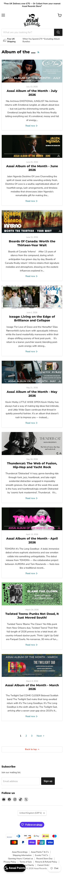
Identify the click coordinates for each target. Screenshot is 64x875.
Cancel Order (43, 865)
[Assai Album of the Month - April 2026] (32, 518)
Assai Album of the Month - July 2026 (32, 92)
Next (39, 735)
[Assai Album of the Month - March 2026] (32, 665)
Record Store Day (44, 858)
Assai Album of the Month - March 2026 (32, 687)
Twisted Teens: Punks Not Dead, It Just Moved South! (32, 615)
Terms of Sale (26, 861)
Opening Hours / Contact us (20, 858)
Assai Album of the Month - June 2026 (32, 168)
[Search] (58, 32)
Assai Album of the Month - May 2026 (32, 393)
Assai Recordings (19, 852)
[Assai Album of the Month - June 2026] (32, 146)
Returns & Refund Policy (46, 861)
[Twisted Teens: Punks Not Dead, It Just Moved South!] (32, 593)
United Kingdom (30, 813)
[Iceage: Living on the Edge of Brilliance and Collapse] (32, 296)
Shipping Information (22, 855)
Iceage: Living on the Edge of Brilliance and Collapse (32, 318)
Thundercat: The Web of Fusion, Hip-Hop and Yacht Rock (32, 465)
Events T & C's (41, 855)
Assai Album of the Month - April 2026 (32, 540)
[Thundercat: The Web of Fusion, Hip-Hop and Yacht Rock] (32, 443)
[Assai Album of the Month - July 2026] (32, 71)
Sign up (48, 781)
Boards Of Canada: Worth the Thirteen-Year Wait (32, 243)
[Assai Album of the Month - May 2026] (32, 372)
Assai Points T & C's (40, 852)
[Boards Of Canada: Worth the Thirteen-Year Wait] (32, 221)
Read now (30, 125)
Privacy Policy (10, 861)
